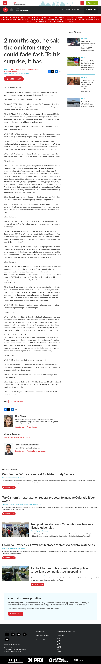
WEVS (59, 651)
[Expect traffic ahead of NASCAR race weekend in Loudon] (73, 102)
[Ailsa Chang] (8, 421)
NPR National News (17, 401)
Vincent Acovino (26, 69)
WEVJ (58, 645)
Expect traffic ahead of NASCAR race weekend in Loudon (88, 104)
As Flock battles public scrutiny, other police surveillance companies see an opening (59, 570)
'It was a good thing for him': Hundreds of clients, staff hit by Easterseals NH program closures (87, 65)
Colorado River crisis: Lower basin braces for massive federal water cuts (48, 545)
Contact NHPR (40, 631)
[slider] (14, 10)
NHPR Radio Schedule (42, 635)
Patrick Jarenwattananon (27, 444)
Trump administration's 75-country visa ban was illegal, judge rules (62, 525)
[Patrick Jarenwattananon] (8, 449)
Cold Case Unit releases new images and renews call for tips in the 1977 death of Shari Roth (88, 45)
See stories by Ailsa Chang (26, 427)
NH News (84, 38)
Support (92, 3)
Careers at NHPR (41, 640)
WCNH (59, 638)
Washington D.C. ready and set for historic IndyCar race (38, 474)
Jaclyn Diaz (34, 575)
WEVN (59, 646)
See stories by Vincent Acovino (17, 437)
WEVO (59, 648)
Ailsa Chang (15, 69)
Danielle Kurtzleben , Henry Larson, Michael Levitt (17, 504)
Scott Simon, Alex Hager (9, 548)
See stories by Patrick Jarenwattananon (31, 451)
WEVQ (59, 649)
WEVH (59, 643)
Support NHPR (15, 614)
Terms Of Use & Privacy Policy (66, 631)
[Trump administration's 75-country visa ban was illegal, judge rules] (15, 529)
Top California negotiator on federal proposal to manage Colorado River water (48, 499)
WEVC (59, 640)
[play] (5, 10)
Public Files (60, 635)
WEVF (59, 642)
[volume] (11, 10)
